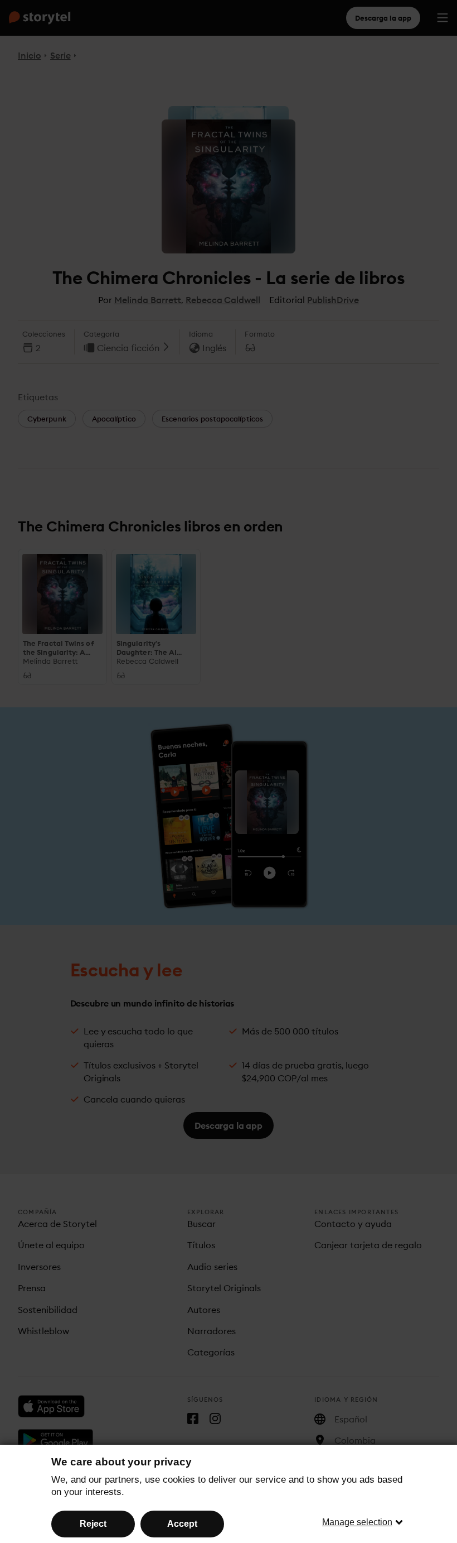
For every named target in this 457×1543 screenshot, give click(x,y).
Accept (182, 1523)
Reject (93, 1523)
